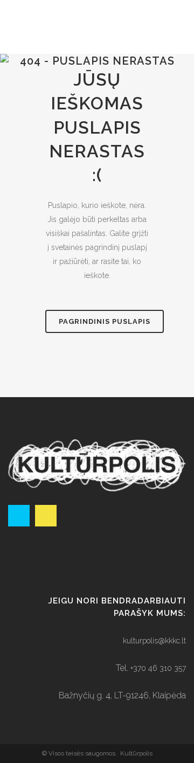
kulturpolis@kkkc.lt (154, 640)
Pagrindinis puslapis (104, 321)
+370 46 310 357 (158, 668)
